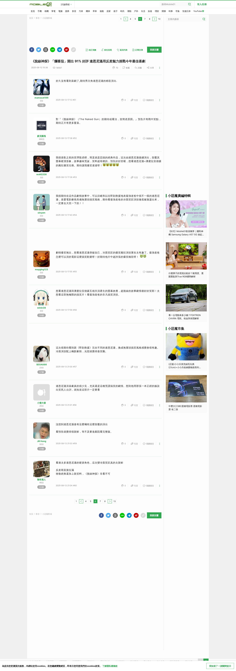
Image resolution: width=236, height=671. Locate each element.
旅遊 (150, 11)
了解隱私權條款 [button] (110, 666)
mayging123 (41, 269)
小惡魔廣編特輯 (179, 196)
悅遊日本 (186, 11)
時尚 (122, 11)
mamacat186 (41, 97)
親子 (115, 11)
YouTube (197, 11)
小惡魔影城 (47, 18)
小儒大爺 (41, 402)
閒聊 (164, 11)
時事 (171, 11)
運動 (129, 11)
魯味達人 (41, 479)
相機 (47, 11)
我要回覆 (154, 49)
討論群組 (65, 4)
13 (159, 19)
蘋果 (67, 11)
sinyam (41, 212)
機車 (88, 11)
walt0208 (41, 174)
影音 (74, 11)
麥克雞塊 (41, 136)
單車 (95, 11)
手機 (40, 11)
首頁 (33, 11)
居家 (109, 11)
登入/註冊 (202, 4)
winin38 (41, 307)
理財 (157, 11)
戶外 (136, 11)
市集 (177, 11)
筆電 (53, 11)
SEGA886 (41, 364)
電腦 (60, 11)
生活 (143, 11)
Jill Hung (41, 441)
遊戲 (102, 11)
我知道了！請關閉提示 (220, 666)
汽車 (81, 11)
